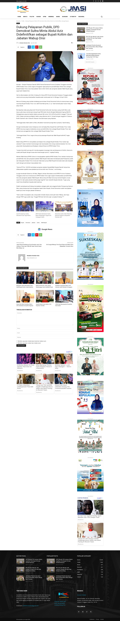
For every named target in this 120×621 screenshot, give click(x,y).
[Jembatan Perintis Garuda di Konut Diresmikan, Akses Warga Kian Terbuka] (81, 47)
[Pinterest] (36, 47)
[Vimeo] (100, 1)
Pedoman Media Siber (60, 601)
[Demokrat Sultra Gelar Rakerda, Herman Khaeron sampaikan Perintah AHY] (64, 206)
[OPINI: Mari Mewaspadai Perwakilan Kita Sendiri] (64, 296)
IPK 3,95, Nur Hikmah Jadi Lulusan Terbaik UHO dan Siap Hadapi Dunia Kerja (94, 38)
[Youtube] (103, 1)
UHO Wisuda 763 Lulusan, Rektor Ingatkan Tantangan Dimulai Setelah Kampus (94, 29)
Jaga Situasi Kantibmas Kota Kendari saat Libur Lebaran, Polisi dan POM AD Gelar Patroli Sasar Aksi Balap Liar (29, 246)
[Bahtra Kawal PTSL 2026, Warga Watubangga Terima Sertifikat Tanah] (45, 277)
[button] (102, 17)
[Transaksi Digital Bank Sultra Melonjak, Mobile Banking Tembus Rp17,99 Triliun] (81, 56)
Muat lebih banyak (90, 62)
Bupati (22, 222)
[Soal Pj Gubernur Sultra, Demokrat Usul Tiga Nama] (25, 206)
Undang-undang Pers (59, 605)
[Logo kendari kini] (29, 9)
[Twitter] (98, 1)
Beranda (18, 21)
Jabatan (33, 222)
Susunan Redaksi (81, 595)
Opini (57, 301)
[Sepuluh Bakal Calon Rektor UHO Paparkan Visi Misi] (45, 296)
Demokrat (28, 222)
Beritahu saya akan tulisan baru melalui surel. (29, 343)
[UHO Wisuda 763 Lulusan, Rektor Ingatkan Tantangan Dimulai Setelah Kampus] (81, 30)
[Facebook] (94, 1)
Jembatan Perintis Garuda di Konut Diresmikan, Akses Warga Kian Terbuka (94, 47)
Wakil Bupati (44, 222)
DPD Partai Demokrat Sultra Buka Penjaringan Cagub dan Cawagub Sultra (43, 215)
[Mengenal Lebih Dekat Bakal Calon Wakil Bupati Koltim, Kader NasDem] (25, 277)
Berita (18, 283)
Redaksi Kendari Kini (25, 42)
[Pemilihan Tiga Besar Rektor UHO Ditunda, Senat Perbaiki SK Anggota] (64, 277)
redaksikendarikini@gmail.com (31, 605)
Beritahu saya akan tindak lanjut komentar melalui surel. (32, 341)
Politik (22, 21)
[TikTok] (86, 611)
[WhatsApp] (40, 47)
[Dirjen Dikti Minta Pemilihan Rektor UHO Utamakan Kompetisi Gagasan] (25, 296)
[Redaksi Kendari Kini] (17, 43)
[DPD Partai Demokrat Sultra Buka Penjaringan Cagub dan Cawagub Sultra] (44, 206)
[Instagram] (96, 1)
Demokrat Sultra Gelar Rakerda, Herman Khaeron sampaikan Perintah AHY (63, 215)
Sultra (38, 222)
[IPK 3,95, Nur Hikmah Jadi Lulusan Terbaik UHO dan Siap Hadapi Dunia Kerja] (81, 38)
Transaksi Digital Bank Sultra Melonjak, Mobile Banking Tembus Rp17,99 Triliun (93, 55)
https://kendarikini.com (32, 257)
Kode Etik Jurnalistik (59, 603)
